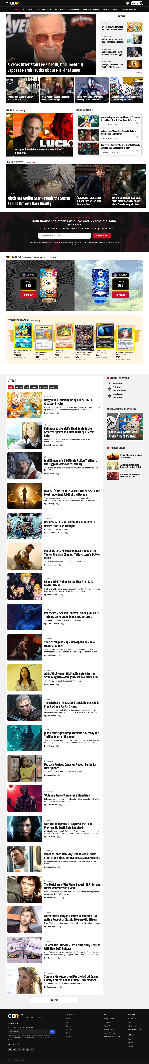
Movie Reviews (118, 384)
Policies (130, 1046)
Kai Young (50, 504)
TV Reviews (116, 387)
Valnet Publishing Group (37, 1017)
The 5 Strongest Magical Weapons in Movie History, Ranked (69, 644)
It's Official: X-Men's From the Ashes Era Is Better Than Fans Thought (69, 524)
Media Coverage (109, 1033)
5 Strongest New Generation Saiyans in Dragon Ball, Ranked (130, 466)
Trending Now (117, 448)
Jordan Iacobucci (52, 897)
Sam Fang (106, 124)
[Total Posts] (137, 123)
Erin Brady (50, 473)
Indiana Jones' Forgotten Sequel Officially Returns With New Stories (118, 133)
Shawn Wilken (51, 805)
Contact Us (132, 1019)
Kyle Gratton (51, 716)
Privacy (130, 1042)
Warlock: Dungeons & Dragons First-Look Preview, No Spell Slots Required (68, 826)
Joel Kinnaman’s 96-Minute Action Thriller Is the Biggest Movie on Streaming (112, 55)
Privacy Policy (100, 242)
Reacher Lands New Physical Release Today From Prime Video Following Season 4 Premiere (72, 856)
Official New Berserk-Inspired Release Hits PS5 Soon (130, 476)
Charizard (59, 351)
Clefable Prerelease (124, 353)
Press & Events (109, 1029)
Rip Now (28, 295)
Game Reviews (117, 398)
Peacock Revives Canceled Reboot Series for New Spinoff (70, 766)
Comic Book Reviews (120, 391)
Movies (68, 1019)
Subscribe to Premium (112, 1036)
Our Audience (108, 1022)
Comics (68, 1026)
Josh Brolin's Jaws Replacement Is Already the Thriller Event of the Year (71, 735)
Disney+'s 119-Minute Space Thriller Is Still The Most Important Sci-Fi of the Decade (113, 67)
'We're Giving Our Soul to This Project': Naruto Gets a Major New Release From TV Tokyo (120, 119)
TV (67, 1022)
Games (68, 1033)
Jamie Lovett (51, 565)
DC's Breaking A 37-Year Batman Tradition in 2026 (131, 456)
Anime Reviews (118, 394)
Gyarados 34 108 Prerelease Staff (28, 351)
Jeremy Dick (51, 775)
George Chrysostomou (54, 533)
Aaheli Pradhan (52, 445)
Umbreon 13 (101, 351)
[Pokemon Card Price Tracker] (127, 3)
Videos (68, 1036)
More (138, 73)
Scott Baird (106, 152)
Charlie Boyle (51, 655)
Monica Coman (52, 987)
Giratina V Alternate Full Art (86, 353)
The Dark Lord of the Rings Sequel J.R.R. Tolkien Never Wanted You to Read (72, 886)
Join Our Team (109, 1019)
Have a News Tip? (134, 1029)
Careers (130, 1022)
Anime (68, 1029)
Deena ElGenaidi (52, 624)
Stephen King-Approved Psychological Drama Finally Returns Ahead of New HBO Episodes (71, 978)
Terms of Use (89, 242)
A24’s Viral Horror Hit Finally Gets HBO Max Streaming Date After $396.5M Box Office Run (71, 675)
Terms (130, 1039)
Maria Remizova (52, 594)
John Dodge (50, 958)
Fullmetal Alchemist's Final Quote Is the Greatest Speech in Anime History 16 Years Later (113, 43)
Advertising (132, 1026)
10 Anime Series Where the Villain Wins (67, 795)
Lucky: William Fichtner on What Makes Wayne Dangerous (30, 151)
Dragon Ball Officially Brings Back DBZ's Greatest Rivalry (112, 28)
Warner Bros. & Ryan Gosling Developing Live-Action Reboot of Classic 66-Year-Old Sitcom (71, 918)
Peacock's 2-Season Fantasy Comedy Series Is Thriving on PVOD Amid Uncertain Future (71, 615)
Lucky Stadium (41, 353)
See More (19, 111)
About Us (107, 1026)
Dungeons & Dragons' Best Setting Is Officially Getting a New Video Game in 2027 (120, 147)
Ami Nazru (50, 413)
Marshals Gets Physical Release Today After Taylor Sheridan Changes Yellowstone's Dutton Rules (72, 554)
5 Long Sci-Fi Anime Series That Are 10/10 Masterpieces (68, 583)
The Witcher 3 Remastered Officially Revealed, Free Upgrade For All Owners (71, 704)
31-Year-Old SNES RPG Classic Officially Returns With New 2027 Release (72, 947)
